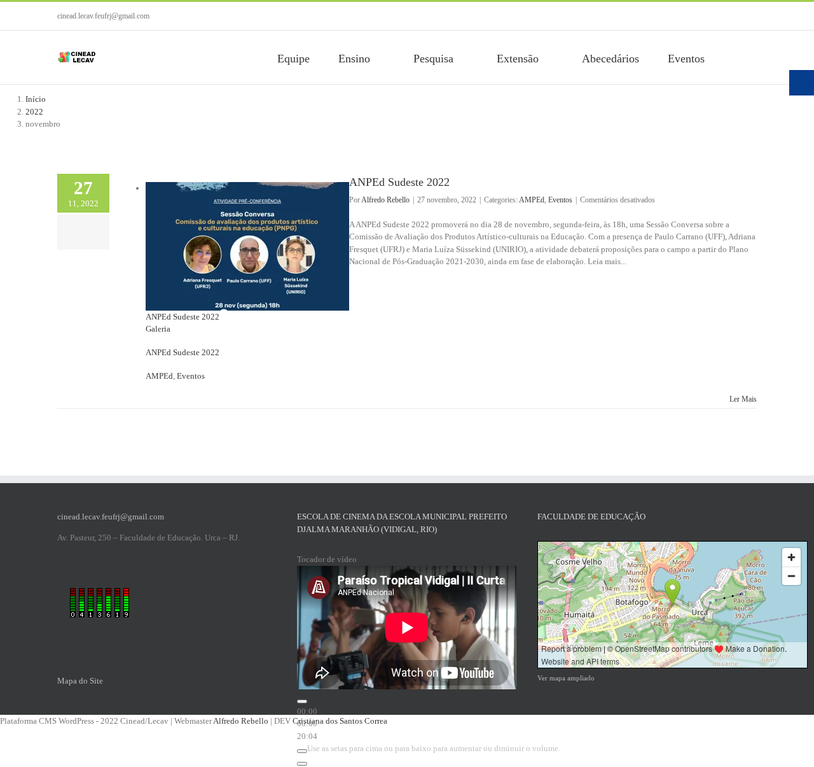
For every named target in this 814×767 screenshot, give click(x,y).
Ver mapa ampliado (566, 678)
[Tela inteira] (302, 764)
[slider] (433, 748)
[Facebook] (712, 16)
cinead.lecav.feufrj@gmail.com (103, 15)
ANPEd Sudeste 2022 (182, 316)
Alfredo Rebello (385, 199)
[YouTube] (732, 16)
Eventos (191, 376)
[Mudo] (302, 751)
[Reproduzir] (302, 701)
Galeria (158, 329)
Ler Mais (743, 399)
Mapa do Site (80, 681)
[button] (752, 57)
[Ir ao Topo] (751, 756)
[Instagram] (753, 16)
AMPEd (159, 376)
